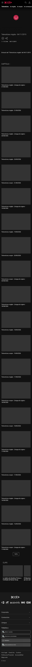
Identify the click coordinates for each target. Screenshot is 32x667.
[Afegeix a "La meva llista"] (2, 38)
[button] (16, 612)
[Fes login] (29, 2)
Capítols (5, 64)
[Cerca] (26, 2)
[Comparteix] (6, 38)
